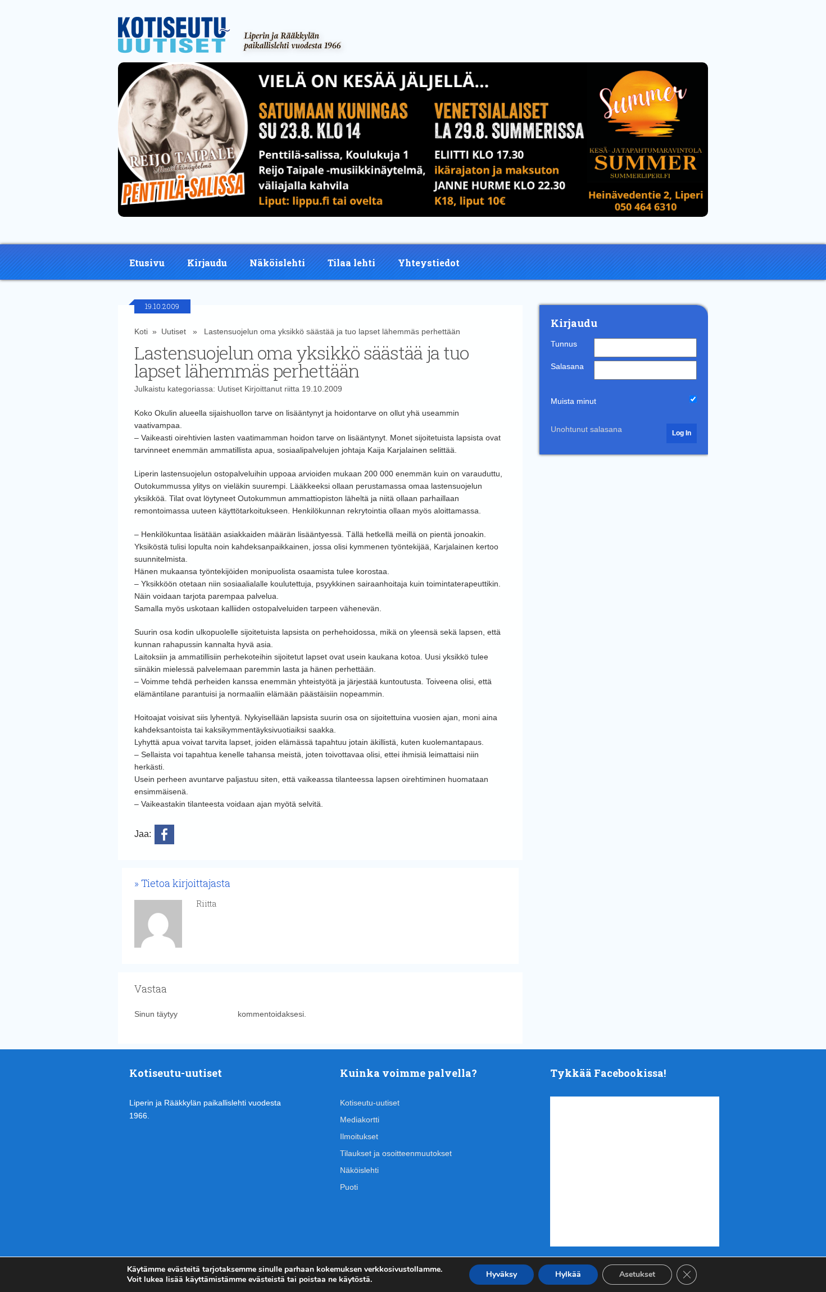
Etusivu (147, 263)
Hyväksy (501, 1274)
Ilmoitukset (359, 1136)
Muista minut (573, 401)
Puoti (349, 1186)
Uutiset (173, 331)
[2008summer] (413, 219)
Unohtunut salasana (586, 429)
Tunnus (564, 343)
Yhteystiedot (429, 263)
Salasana (567, 366)
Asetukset (637, 1274)
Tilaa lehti (351, 263)
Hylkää (568, 1274)
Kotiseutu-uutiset (370, 1102)
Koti (141, 331)
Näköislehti (277, 263)
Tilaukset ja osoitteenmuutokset (396, 1153)
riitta (291, 388)
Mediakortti (359, 1119)
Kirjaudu (207, 263)
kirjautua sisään (207, 1013)
